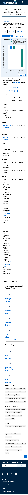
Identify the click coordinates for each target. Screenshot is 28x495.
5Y (9, 31)
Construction (8, 437)
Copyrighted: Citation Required (13, 450)
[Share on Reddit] (15, 91)
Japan (13, 415)
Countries (19, 415)
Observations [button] (7, 21)
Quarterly (7, 447)
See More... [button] (14, 339)
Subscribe (22, 465)
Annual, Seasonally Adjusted (12, 395)
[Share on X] (9, 91)
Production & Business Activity (13, 412)
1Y (5, 31)
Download (19, 36)
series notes (17, 82)
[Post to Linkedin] (18, 91)
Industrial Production (15, 434)
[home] (9, 2)
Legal (3, 488)
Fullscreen (21, 75)
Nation (7, 453)
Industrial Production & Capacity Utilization (16, 409)
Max (18, 31)
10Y (13, 31)
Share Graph (13, 87)
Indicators (7, 415)
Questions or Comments (8, 481)
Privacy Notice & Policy (8, 491)
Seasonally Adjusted (16, 447)
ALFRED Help (5, 484)
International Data (9, 419)
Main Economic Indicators (12, 440)
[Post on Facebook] (12, 91)
